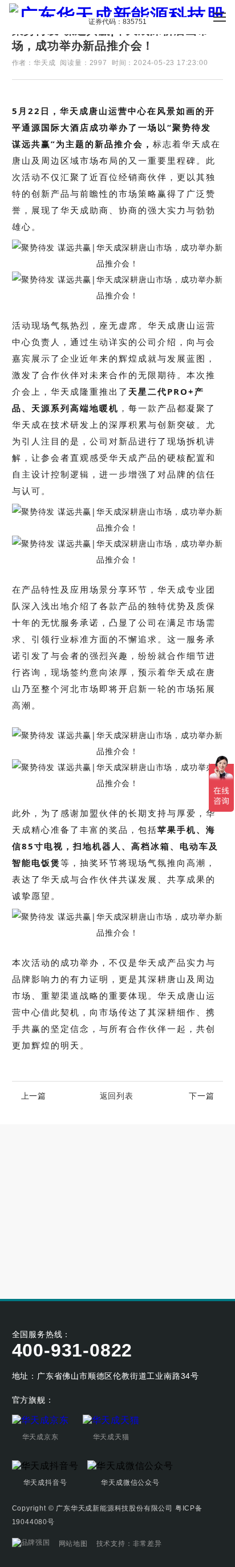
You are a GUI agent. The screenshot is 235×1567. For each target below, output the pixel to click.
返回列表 (116, 1095)
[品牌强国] (31, 1544)
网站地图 (73, 1544)
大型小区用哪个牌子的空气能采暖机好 (84, 1217)
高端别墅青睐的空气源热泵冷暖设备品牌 (88, 1193)
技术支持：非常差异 (129, 1544)
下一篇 (201, 1095)
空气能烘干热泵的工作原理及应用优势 (84, 1264)
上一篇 (33, 1095)
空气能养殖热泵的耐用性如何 (66, 1240)
